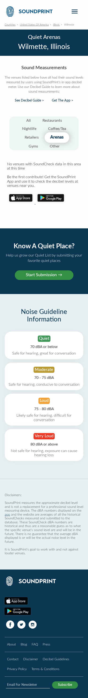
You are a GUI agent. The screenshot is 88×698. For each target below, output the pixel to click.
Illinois (56, 24)
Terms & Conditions (45, 669)
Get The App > (62, 100)
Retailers (32, 137)
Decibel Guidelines (56, 659)
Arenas (57, 137)
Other (55, 146)
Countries (10, 24)
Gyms (33, 146)
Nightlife (29, 129)
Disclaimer (30, 659)
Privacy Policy (17, 669)
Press (46, 644)
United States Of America (34, 24)
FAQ (35, 644)
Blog (24, 644)
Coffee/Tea (57, 129)
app (7, 514)
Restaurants (52, 120)
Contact (13, 659)
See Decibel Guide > (29, 100)
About (11, 644)
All (28, 120)
